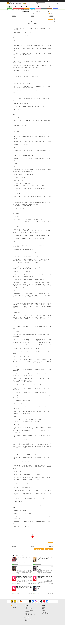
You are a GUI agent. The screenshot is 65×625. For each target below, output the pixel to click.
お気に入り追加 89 (39, 549)
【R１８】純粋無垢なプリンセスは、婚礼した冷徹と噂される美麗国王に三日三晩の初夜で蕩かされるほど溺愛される (24, 587)
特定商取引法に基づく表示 (29, 613)
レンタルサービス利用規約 (29, 610)
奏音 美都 (17, 588)
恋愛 (12, 583)
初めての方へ (15, 607)
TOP (7, 9)
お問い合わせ (27, 620)
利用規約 (26, 607)
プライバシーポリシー (28, 619)
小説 (10, 9)
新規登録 (50, 0)
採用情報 (43, 610)
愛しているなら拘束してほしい (21, 566)
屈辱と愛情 (39, 586)
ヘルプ (26, 616)
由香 (16, 559)
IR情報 (43, 608)
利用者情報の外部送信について (30, 614)
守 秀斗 (17, 569)
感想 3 (49, 549)
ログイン (56, 0)
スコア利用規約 (27, 611)
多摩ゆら (32, 13)
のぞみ (38, 559)
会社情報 (43, 607)
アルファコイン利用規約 (28, 608)
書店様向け (44, 612)
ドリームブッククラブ (45, 613)
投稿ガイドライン (27, 617)
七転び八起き (39, 569)
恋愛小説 (13, 9)
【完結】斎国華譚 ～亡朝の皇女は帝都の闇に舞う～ (22, 9)
